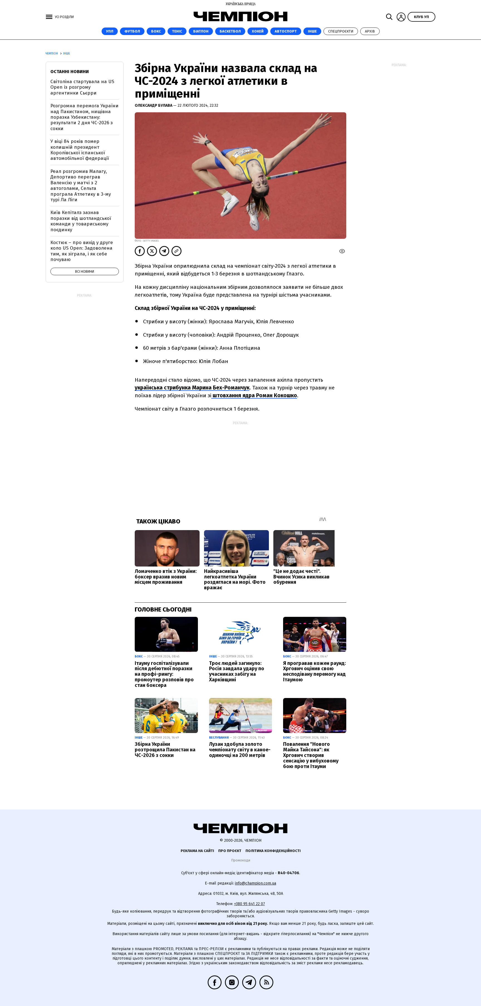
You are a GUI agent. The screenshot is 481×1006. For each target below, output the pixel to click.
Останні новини (69, 71)
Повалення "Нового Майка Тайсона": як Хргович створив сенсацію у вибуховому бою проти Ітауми (310, 755)
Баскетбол (230, 31)
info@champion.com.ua (255, 883)
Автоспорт (286, 31)
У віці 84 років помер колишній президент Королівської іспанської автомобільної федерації (79, 149)
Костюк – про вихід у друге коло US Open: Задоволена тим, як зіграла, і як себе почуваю (81, 251)
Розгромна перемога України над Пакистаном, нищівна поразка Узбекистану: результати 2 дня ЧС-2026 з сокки (84, 117)
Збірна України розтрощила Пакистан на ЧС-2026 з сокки (165, 749)
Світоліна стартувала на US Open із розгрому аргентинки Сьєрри (82, 87)
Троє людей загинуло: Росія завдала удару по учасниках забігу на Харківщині (236, 671)
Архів (370, 31)
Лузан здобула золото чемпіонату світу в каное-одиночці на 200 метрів (240, 749)
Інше (312, 31)
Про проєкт (229, 851)
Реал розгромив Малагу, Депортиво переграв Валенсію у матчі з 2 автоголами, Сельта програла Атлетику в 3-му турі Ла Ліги (80, 185)
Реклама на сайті (197, 851)
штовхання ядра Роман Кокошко (254, 395)
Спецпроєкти (340, 31)
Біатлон (200, 31)
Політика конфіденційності (273, 851)
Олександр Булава (154, 105)
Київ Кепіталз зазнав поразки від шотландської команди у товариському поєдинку (80, 221)
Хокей (258, 31)
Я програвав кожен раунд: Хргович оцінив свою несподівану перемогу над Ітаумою (314, 671)
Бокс (156, 31)
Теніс (177, 31)
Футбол (132, 31)
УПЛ (109, 31)
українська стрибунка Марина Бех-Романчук (192, 387)
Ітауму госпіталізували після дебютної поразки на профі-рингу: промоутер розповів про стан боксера (164, 674)
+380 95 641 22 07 (249, 903)
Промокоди (240, 860)
